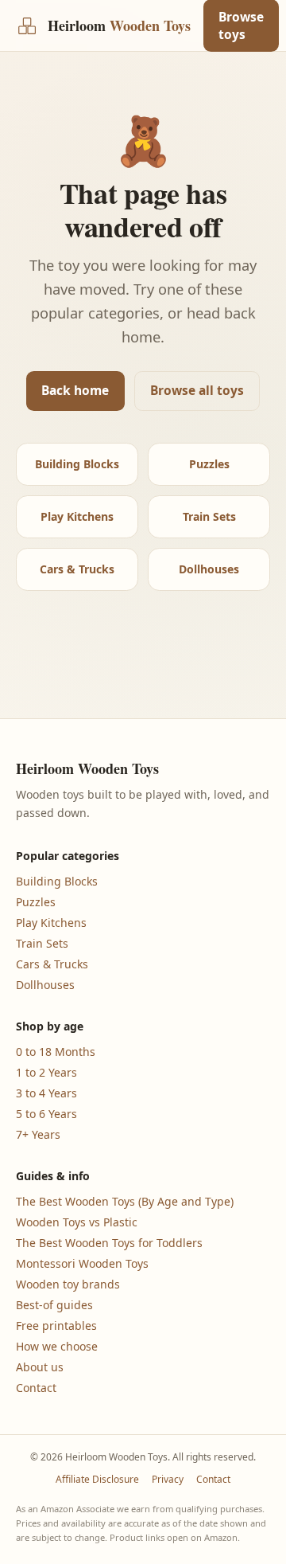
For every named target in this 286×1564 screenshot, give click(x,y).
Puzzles (209, 463)
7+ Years (38, 1134)
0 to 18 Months (55, 1051)
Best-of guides (54, 1304)
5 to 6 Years (46, 1113)
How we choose (57, 1346)
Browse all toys (197, 390)
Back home (75, 390)
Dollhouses (209, 569)
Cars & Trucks (77, 569)
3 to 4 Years (46, 1093)
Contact (36, 1387)
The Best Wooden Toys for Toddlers (109, 1242)
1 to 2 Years (46, 1072)
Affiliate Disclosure (97, 1479)
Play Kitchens (77, 516)
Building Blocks (77, 463)
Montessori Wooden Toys (82, 1263)
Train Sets (209, 516)
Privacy (168, 1479)
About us (40, 1366)
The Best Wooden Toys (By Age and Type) (125, 1201)
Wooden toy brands (68, 1284)
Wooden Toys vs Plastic (76, 1222)
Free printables (56, 1325)
